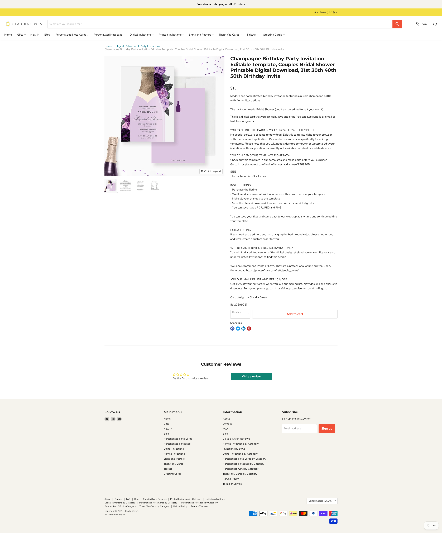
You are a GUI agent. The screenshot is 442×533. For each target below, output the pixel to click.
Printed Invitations (170, 35)
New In (34, 35)
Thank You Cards (229, 35)
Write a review (251, 376)
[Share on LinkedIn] (243, 328)
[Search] (397, 24)
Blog (47, 35)
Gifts (20, 35)
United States (324, 12)
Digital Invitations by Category (240, 453)
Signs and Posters (200, 35)
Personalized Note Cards (71, 35)
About (226, 418)
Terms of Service (232, 484)
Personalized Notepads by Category (243, 463)
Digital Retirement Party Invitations (138, 46)
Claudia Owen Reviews (236, 438)
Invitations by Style (234, 448)
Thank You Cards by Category (240, 473)
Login (423, 24)
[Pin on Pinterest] (249, 328)
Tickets (251, 35)
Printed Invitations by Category (241, 443)
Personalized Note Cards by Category (244, 458)
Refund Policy (231, 478)
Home (8, 35)
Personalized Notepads (108, 35)
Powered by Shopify (114, 514)
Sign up (326, 428)
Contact (227, 423)
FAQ (225, 428)
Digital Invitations (141, 35)
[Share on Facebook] (232, 328)
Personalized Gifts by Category (240, 468)
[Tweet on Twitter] (238, 328)
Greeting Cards (273, 35)
